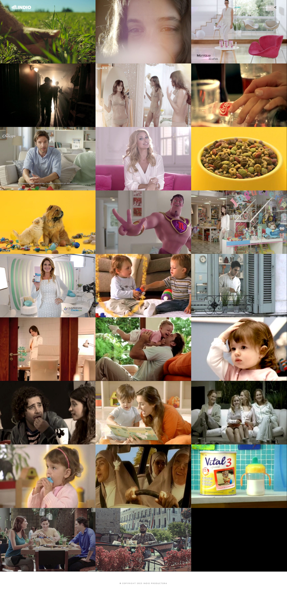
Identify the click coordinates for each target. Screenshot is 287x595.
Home (238, 7)
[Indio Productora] (21, 7)
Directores (250, 7)
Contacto (265, 7)
